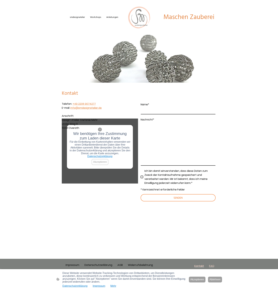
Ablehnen (215, 279)
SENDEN (178, 198)
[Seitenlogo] (139, 17)
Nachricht (147, 119)
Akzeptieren (100, 162)
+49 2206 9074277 (84, 104)
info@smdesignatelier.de (86, 108)
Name (145, 104)
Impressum (99, 286)
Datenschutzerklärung (99, 156)
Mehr (113, 286)
